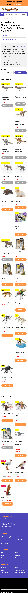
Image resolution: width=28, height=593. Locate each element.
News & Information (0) (9, 39)
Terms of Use (18, 539)
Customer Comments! (6, 541)
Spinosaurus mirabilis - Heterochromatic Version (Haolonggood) (20, 123)
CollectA (3, 555)
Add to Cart (7, 209)
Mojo (16, 557)
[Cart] (26, 9)
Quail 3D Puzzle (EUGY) (7, 441)
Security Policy (19, 537)
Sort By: (3, 69)
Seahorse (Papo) (5, 497)
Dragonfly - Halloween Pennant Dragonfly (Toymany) (20, 352)
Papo (2, 552)
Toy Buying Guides (19, 542)
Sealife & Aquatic (19, 570)
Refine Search (21, 47)
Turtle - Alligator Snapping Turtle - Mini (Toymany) (7, 201)
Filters (20, 72)
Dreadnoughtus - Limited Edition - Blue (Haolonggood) (20, 443)
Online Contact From (7, 519)
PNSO (16, 552)
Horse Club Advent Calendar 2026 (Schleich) (19, 226)
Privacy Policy (4, 543)
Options (20, 455)
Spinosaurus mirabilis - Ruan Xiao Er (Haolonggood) (20, 149)
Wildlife (3, 570)
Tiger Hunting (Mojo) (6, 302)
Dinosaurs (3, 567)
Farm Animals (4, 572)
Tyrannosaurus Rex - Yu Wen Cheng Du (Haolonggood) (7, 97)
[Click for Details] (16, 4)
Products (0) (6, 35)
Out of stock (7, 105)
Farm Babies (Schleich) (7, 413)
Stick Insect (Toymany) (20, 327)
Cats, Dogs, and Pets (20, 572)
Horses (16, 567)
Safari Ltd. (17, 555)
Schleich (3, 557)
